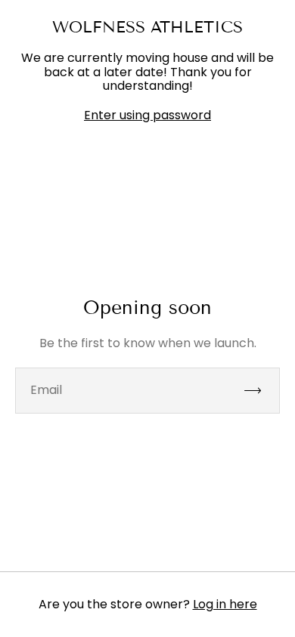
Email (46, 390)
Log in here (225, 604)
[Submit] (259, 391)
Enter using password (147, 115)
